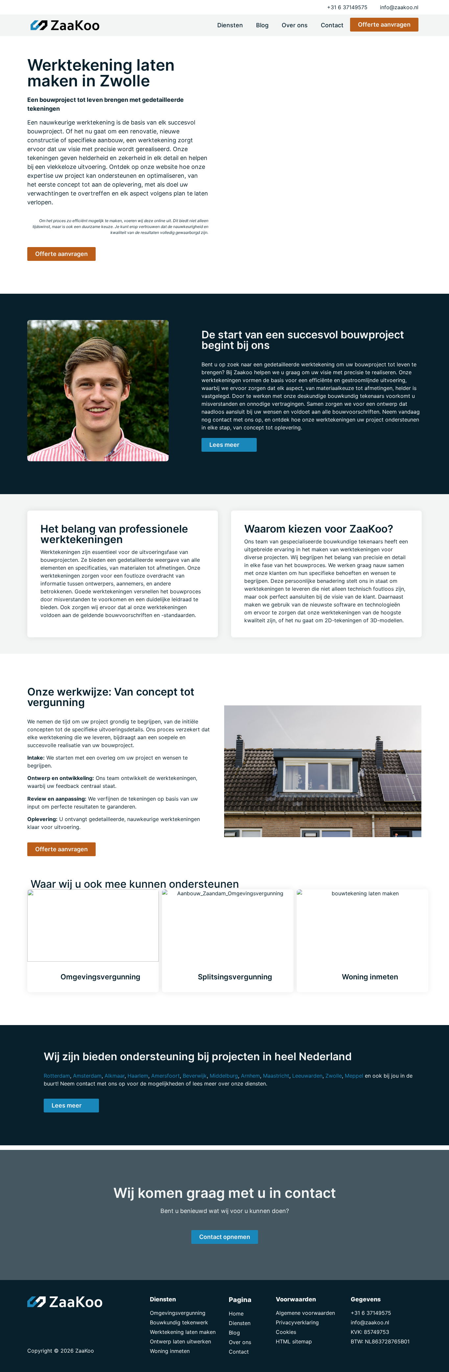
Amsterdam (87, 1075)
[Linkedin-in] (48, 1320)
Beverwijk (195, 1075)
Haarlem (138, 1075)
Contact (332, 25)
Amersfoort (165, 1075)
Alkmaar (115, 1075)
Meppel (354, 1075)
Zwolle (333, 1075)
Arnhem (250, 1075)
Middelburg (224, 1075)
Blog (262, 25)
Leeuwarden (307, 1075)
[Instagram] (63, 1320)
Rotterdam (57, 1075)
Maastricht (276, 1075)
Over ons (295, 25)
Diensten (230, 25)
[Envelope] (33, 1320)
